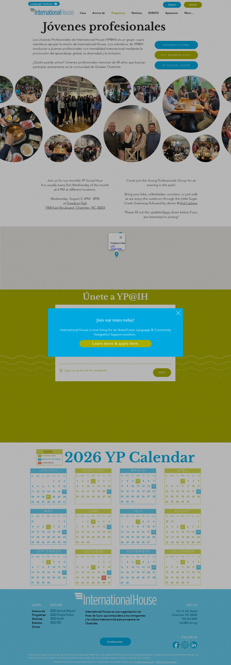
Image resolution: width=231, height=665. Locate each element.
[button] (178, 313)
